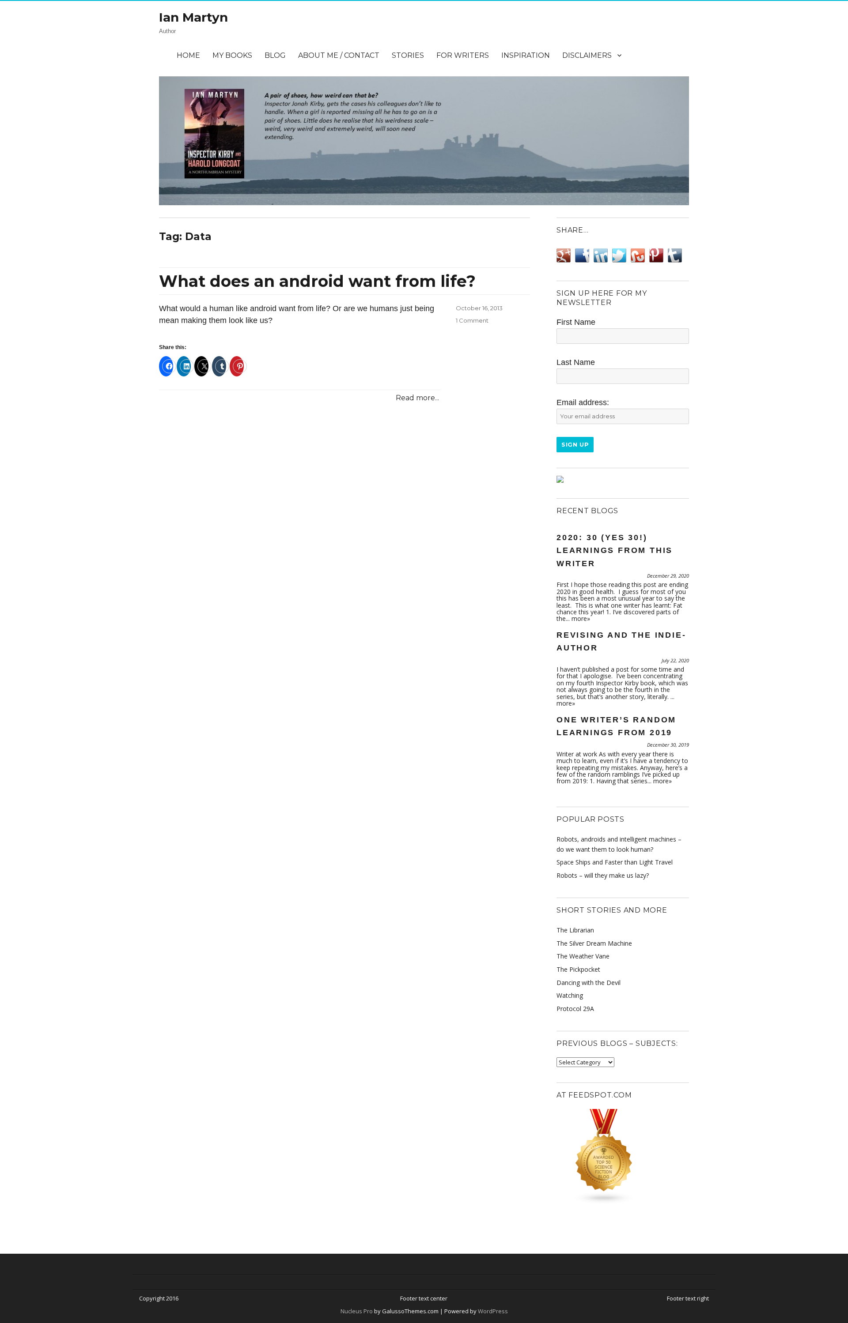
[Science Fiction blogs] (622, 1156)
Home (188, 55)
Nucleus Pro (357, 1311)
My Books (232, 55)
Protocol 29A (575, 1008)
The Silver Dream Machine (594, 943)
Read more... (417, 398)
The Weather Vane (583, 956)
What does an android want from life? (317, 281)
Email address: (582, 402)
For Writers (462, 55)
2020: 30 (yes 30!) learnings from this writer (614, 550)
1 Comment (472, 320)
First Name (575, 322)
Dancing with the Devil (588, 982)
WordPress (492, 1311)
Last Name (575, 362)
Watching (569, 995)
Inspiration (525, 55)
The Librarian (575, 930)
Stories (408, 55)
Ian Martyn (193, 17)
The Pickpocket (578, 969)
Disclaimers (587, 55)
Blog (275, 55)
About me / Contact (338, 55)
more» (581, 618)
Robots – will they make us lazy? (602, 875)
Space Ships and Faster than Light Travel (614, 862)
